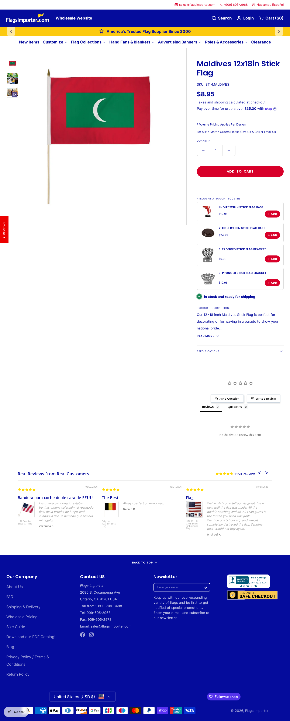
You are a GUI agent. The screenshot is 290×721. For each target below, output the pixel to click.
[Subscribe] (205, 587)
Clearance (261, 42)
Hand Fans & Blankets (129, 42)
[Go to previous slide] (11, 31)
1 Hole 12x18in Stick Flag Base (241, 207)
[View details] (207, 212)
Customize (53, 42)
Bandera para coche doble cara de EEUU (55, 497)
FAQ (9, 596)
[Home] (27, 18)
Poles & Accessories (224, 42)
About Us (14, 586)
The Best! (110, 497)
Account (245, 18)
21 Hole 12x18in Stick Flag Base (242, 228)
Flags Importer (257, 710)
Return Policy (18, 674)
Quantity (204, 140)
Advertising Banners (177, 42)
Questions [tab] (235, 407)
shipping (221, 102)
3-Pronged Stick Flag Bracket (242, 249)
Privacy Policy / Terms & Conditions (27, 661)
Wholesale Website (74, 18)
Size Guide (15, 627)
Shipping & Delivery (23, 607)
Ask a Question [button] (229, 398)
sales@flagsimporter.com (197, 4)
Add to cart (240, 171)
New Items (29, 42)
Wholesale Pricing (22, 617)
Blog (10, 646)
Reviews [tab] (208, 407)
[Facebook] (82, 634)
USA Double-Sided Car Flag (25, 522)
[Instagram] (91, 634)
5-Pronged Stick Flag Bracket (242, 273)
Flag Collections (86, 42)
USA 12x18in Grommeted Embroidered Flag (192, 525)
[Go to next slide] (279, 31)
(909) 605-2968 (236, 4)
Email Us (269, 132)
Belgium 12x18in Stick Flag (109, 523)
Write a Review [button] (266, 398)
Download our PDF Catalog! (30, 637)
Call (257, 132)
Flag (190, 497)
